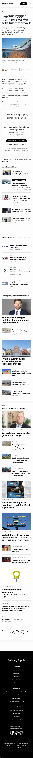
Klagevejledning (16, 698)
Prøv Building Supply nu (16, 141)
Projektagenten (16, 680)
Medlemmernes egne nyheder (13, 408)
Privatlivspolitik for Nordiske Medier (16, 692)
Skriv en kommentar (24, 160)
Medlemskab (16, 673)
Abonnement (16, 670)
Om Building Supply (16, 720)
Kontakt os (16, 713)
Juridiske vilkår (16, 695)
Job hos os (16, 716)
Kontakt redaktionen (16, 710)
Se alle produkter (17, 683)
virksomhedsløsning (22, 150)
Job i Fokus (7, 237)
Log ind (24, 144)
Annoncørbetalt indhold (16, 701)
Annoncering (16, 676)
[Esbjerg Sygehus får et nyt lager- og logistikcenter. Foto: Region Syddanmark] (16, 48)
